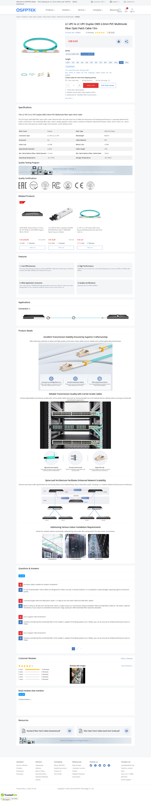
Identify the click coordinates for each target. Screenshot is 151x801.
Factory (38, 780)
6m (96, 62)
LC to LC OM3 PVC (87, 54)
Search (119, 12)
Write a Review (127, 658)
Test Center (58, 774)
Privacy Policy (21, 789)
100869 (77, 17)
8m (105, 62)
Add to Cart (91, 85)
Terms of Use (31, 789)
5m (91, 62)
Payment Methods (42, 777)
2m (78, 62)
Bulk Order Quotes (107, 85)
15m (121, 62)
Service (81, 10)
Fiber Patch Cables (49, 17)
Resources (114, 10)
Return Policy (40, 771)
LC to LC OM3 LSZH (72, 54)
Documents (76, 777)
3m (82, 62)
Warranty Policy (41, 774)
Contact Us (130, 2)
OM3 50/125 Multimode (65, 17)
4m (87, 62)
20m (126, 62)
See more (68, 98)
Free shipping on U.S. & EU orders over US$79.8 (55, 2)
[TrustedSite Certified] (9, 796)
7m (101, 62)
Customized (70, 67)
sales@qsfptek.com (127, 765)
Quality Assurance (60, 768)
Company (97, 10)
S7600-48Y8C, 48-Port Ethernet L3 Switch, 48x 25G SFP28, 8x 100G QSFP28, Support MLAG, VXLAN (32, 230)
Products (49, 10)
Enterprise (20, 771)
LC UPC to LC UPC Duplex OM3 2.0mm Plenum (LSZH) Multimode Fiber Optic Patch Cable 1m (89, 230)
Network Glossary (78, 774)
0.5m (67, 62)
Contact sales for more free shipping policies (80, 78)
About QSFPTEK (59, 765)
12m (115, 62)
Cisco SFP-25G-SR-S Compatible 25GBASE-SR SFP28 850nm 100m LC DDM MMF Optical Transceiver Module (60, 230)
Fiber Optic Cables (35, 17)
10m (110, 62)
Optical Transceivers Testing (63, 169)
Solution (65, 10)
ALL (22, 576)
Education (19, 774)
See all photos (126, 666)
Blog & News (76, 765)
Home (18, 17)
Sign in (132, 12)
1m (73, 62)
